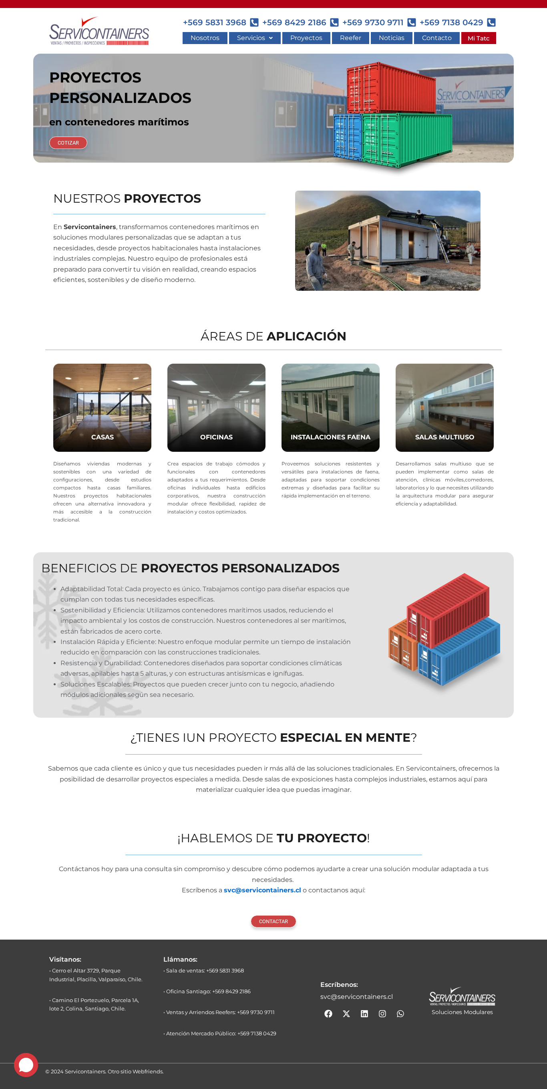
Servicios (251, 38)
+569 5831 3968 (214, 22)
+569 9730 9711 (373, 22)
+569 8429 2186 (294, 22)
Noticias (391, 38)
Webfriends (148, 1071)
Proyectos (306, 38)
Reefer (350, 38)
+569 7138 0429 (451, 22)
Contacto (437, 38)
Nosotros (205, 38)
